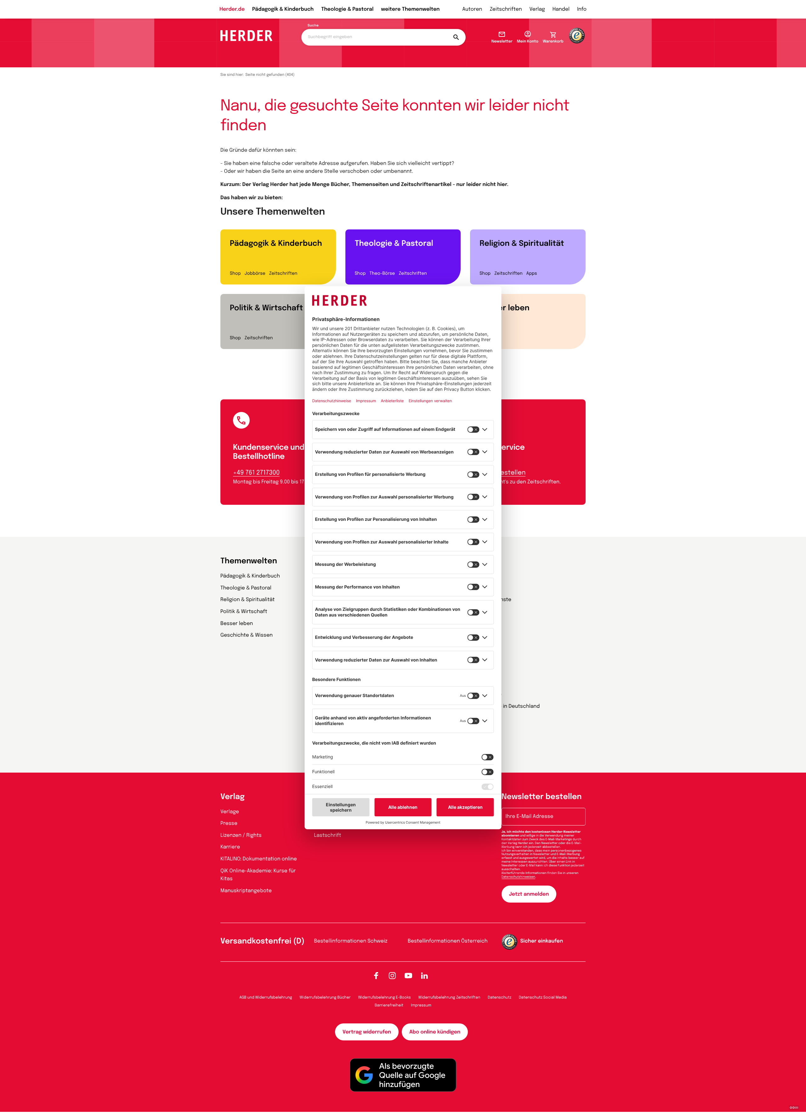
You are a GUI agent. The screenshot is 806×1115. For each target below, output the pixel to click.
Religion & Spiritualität (522, 244)
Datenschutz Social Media (543, 998)
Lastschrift (327, 835)
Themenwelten (248, 561)
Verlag (537, 9)
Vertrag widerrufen (367, 1032)
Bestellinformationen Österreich (448, 941)
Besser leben (504, 308)
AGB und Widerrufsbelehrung (265, 998)
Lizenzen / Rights (241, 835)
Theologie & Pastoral (347, 9)
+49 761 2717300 (256, 473)
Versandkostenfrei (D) (262, 941)
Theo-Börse (382, 274)
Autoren (472, 9)
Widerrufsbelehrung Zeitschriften (449, 998)
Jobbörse (255, 274)
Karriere (230, 847)
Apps (531, 274)
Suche (313, 25)
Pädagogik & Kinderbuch (283, 9)
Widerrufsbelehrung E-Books (384, 998)
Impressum (421, 1005)
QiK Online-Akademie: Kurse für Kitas (258, 875)
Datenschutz (499, 998)
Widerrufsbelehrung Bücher (325, 998)
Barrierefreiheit (389, 1005)
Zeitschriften (506, 9)
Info (582, 9)
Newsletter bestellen (542, 797)
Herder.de (232, 9)
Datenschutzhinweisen (518, 877)
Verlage (229, 811)
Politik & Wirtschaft (266, 308)
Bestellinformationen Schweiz (351, 941)
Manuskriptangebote (246, 890)
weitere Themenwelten (410, 9)
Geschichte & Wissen (246, 635)
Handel (561, 9)
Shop (235, 274)
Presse (228, 823)
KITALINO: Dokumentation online (258, 859)
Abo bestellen (504, 473)
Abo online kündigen (434, 1032)
